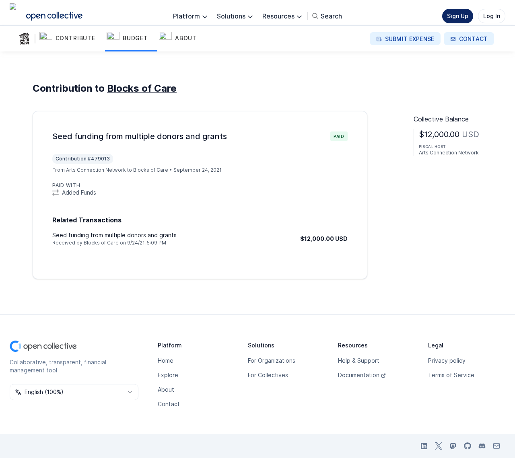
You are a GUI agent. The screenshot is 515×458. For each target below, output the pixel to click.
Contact (169, 403)
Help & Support (358, 360)
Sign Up (457, 15)
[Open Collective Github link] (467, 446)
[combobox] (74, 392)
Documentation (358, 375)
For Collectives (268, 375)
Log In (491, 15)
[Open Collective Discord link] (482, 446)
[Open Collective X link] (438, 446)
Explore (168, 375)
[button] (71, 38)
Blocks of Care (142, 88)
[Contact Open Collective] (496, 446)
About (166, 389)
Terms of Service (451, 375)
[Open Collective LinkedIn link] (424, 446)
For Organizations (271, 360)
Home (165, 360)
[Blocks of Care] (25, 39)
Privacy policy (447, 360)
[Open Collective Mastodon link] (453, 446)
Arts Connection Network (96, 170)
